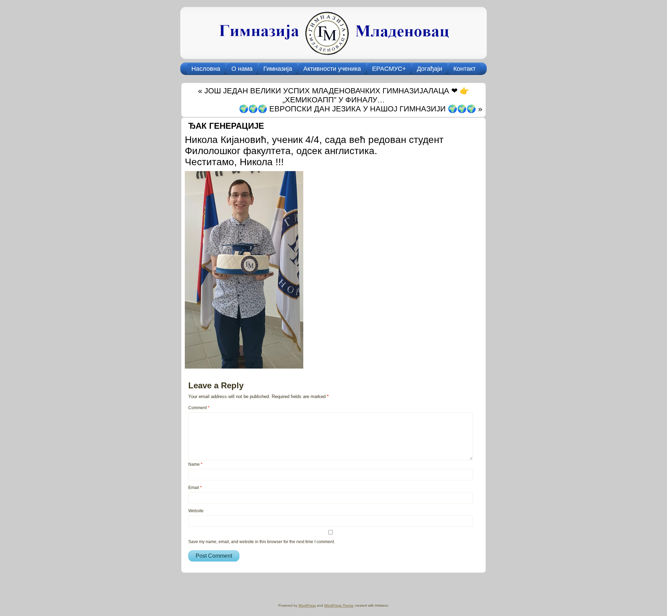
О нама (242, 68)
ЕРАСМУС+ (389, 68)
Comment (198, 407)
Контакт (464, 68)
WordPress (307, 605)
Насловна (205, 68)
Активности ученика (332, 68)
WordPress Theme (339, 605)
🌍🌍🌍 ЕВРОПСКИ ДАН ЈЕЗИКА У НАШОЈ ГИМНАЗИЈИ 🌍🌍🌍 (357, 108)
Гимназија (277, 68)
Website (196, 510)
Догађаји (429, 68)
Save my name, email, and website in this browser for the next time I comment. (261, 541)
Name (195, 464)
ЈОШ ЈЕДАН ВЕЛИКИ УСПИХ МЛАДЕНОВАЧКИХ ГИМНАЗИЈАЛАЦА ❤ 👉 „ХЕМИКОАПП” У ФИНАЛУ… (336, 95)
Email (195, 487)
